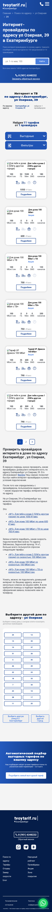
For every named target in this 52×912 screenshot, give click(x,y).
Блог (5, 880)
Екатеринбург (10, 8)
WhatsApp (18, 847)
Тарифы (6, 865)
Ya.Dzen (33, 847)
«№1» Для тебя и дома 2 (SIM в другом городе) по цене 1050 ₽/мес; (28, 515)
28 (13, 697)
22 (13, 672)
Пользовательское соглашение (11, 903)
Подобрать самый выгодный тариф (26, 775)
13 (13, 641)
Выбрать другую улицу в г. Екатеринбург (16, 718)
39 (32, 641)
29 (32, 666)
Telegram (26, 847)
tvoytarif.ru (14, 4)
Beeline (21, 475)
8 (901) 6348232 (27, 75)
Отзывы (6, 868)
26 (32, 654)
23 (32, 672)
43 (13, 691)
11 (13, 704)
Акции (31, 868)
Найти (42, 61)
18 (13, 679)
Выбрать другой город (40, 718)
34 (32, 685)
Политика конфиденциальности (35, 903)
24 (13, 635)
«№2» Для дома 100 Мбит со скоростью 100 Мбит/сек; (23, 563)
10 (32, 691)
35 (32, 660)
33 (32, 679)
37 (32, 647)
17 (32, 697)
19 (13, 647)
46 (13, 666)
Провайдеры (33, 865)
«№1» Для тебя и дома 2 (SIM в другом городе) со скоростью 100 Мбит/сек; (28, 555)
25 (32, 704)
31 (13, 654)
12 (32, 635)
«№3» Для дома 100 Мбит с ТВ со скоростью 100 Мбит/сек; (25, 570)
